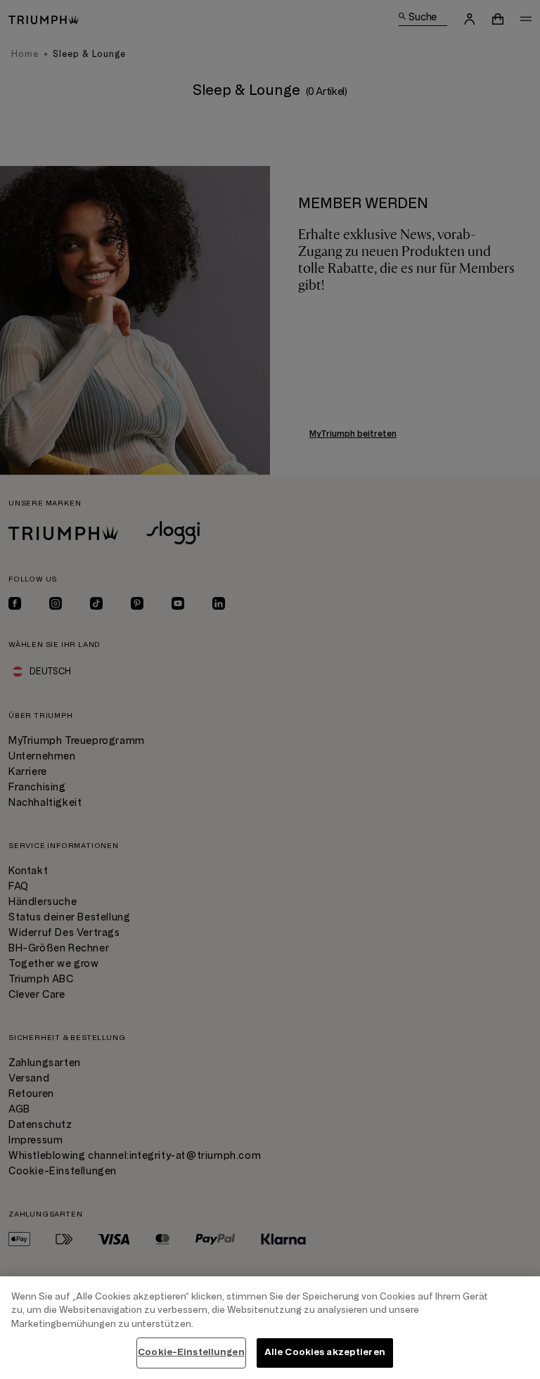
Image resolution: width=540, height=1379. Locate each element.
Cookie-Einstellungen (191, 1352)
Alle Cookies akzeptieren (324, 1352)
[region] (270, 1327)
